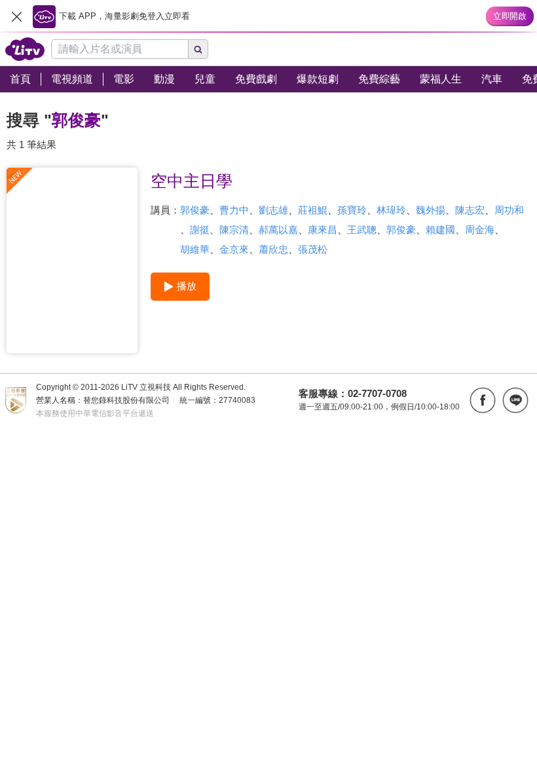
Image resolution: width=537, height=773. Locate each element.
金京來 (234, 249)
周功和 (509, 210)
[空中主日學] (72, 260)
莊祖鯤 (312, 210)
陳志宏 (470, 210)
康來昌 (322, 229)
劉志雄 (273, 210)
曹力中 (234, 210)
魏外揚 (430, 210)
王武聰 (362, 229)
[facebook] (483, 400)
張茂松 (312, 249)
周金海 (479, 229)
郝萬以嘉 (278, 229)
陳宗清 (234, 229)
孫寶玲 (352, 210)
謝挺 (200, 229)
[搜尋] (198, 49)
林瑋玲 (391, 210)
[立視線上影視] (25, 49)
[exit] (16, 16)
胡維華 (195, 249)
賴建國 (440, 229)
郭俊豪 (195, 210)
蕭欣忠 (273, 249)
